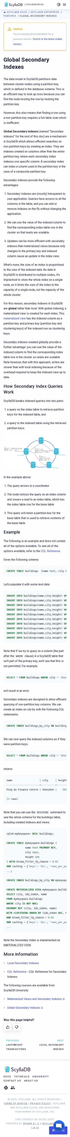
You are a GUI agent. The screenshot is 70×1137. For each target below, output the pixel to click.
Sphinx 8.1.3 (31, 1123)
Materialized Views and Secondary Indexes (34, 999)
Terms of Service (15, 1103)
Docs (7, 1076)
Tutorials (22, 1076)
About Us (31, 1080)
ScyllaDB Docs (17, 12)
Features (10, 16)
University (40, 1076)
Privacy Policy (40, 1103)
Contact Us (12, 1080)
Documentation (34, 5)
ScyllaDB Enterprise (45, 12)
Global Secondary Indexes (23, 1007)
